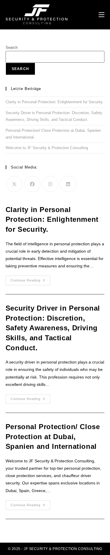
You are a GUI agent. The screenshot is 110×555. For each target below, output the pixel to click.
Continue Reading (30, 281)
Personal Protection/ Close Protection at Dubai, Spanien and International (53, 436)
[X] (14, 184)
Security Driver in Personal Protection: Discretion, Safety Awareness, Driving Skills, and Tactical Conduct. (53, 327)
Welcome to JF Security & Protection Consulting (47, 148)
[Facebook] (32, 184)
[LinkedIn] (68, 184)
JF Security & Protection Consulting (63, 549)
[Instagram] (50, 184)
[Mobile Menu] (101, 14)
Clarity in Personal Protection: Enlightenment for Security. (55, 102)
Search (12, 47)
